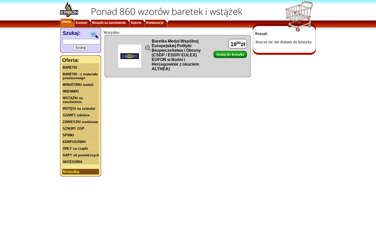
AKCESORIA (72, 162)
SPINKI (68, 135)
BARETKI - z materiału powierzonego (80, 76)
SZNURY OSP (73, 128)
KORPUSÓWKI (74, 142)
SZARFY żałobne (76, 115)
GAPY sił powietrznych (81, 155)
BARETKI (70, 67)
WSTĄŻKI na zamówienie (73, 100)
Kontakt (81, 23)
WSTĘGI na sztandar (79, 108)
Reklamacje (154, 23)
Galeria (136, 23)
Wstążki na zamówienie (109, 23)
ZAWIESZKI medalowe (80, 122)
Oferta (66, 22)
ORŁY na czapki (75, 148)
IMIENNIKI (71, 91)
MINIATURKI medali (78, 85)
